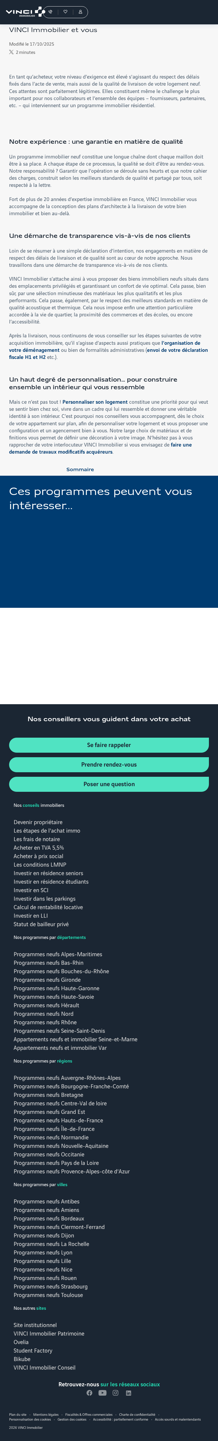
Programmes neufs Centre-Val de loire (60, 1103)
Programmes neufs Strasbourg (51, 1286)
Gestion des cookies (72, 1419)
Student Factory (33, 1350)
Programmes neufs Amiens (46, 1209)
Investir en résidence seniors (48, 872)
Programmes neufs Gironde (47, 979)
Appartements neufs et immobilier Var (60, 1047)
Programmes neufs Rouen (45, 1277)
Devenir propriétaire (38, 821)
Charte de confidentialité (137, 1414)
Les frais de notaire (37, 838)
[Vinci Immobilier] (23, 12)
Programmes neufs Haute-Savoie (54, 996)
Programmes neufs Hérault (46, 1004)
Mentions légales (45, 1414)
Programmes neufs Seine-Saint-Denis (59, 1030)
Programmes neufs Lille (42, 1260)
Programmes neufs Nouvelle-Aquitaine (61, 1145)
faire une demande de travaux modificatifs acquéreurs (100, 447)
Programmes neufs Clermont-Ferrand (59, 1226)
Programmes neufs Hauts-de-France (58, 1120)
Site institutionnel (35, 1324)
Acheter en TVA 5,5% (39, 847)
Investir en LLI (31, 915)
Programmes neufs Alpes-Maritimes (58, 953)
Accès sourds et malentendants (178, 1419)
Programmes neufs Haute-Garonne (56, 987)
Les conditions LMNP (40, 864)
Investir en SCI (31, 889)
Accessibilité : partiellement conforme (120, 1419)
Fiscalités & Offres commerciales (88, 1414)
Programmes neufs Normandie (51, 1137)
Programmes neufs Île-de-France (54, 1128)
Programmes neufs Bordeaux (49, 1218)
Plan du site (17, 1414)
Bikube (22, 1358)
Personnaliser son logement (95, 401)
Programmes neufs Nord (44, 1013)
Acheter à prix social (38, 855)
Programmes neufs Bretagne (48, 1094)
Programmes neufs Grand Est (49, 1111)
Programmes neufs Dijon (44, 1235)
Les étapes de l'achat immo (47, 830)
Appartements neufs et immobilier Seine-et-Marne (75, 1038)
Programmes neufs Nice (43, 1269)
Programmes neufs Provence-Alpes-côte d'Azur (72, 1171)
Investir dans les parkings (45, 898)
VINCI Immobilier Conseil (45, 1367)
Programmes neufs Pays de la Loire (56, 1162)
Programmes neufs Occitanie (49, 1154)
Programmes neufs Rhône (45, 1021)
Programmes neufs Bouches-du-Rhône (61, 970)
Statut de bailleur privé (41, 923)
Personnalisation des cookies (30, 1419)
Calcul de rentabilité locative (48, 906)
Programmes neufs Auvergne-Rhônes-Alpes (67, 1077)
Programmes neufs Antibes (46, 1201)
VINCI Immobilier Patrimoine (49, 1333)
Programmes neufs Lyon (43, 1252)
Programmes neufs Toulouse (48, 1294)
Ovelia (21, 1341)
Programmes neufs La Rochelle (51, 1243)
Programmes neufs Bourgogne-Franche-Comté (71, 1086)
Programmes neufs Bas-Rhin (48, 962)
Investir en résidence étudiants (51, 881)
